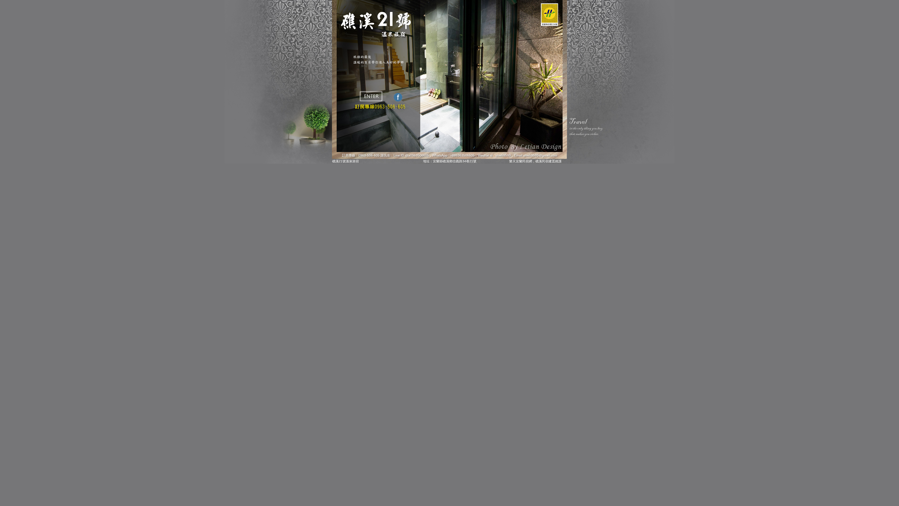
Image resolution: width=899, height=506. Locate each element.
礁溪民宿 (542, 161)
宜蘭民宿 (522, 161)
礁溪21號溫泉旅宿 (345, 161)
